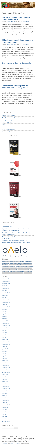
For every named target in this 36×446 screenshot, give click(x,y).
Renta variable (7, 273)
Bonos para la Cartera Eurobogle (16, 63)
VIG (25, 273)
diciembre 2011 (5, 400)
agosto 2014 (5, 374)
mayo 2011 (4, 414)
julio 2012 (4, 393)
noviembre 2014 (6, 367)
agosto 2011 (5, 407)
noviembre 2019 (6, 293)
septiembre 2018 (6, 307)
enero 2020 (4, 290)
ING (16, 269)
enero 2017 (4, 330)
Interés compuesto (21, 269)
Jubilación (12, 271)
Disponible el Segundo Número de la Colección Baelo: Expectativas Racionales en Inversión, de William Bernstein (16, 241)
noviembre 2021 (6, 281)
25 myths (4, 261)
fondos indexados (5, 269)
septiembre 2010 (6, 421)
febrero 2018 (5, 321)
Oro (26, 271)
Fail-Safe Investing (5, 268)
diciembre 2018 (5, 300)
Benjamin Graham (5, 263)
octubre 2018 (5, 304)
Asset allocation (16, 261)
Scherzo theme (15, 443)
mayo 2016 (4, 337)
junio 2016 (4, 335)
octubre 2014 (5, 370)
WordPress (5, 443)
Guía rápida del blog (7, 120)
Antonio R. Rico (11, 21)
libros (23, 271)
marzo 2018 (5, 318)
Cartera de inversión (13, 264)
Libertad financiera (18, 271)
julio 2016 (4, 332)
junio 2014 (4, 377)
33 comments (26, 44)
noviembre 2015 (6, 344)
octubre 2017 (5, 328)
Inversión (27, 269)
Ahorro (7, 261)
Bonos (3, 264)
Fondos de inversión (27, 268)
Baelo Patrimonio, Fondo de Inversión (11, 117)
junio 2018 (4, 311)
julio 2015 (4, 351)
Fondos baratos (20, 268)
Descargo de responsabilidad (8, 115)
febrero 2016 (5, 339)
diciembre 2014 (5, 365)
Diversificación (28, 264)
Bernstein (20, 263)
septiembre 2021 (6, 283)
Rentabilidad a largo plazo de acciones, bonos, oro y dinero (15, 87)
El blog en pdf (5, 127)
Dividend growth (5, 266)
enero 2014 (4, 384)
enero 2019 (4, 297)
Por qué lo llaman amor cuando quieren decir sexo (16, 18)
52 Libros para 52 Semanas (8, 124)
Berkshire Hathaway (14, 263)
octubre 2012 (5, 391)
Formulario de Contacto (7, 131)
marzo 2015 (5, 358)
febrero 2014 (5, 381)
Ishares (31, 269)
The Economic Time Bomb (15, 273)
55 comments (26, 65)
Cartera (6, 264)
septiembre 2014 (6, 372)
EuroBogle (31, 266)
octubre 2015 (5, 346)
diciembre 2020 (5, 288)
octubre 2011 (5, 402)
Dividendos (18, 266)
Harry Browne (12, 269)
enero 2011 (4, 419)
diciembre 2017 (5, 323)
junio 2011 (4, 412)
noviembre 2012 (6, 388)
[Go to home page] (18, 6)
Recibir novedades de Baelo (8, 129)
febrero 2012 (5, 395)
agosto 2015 (5, 349)
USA (22, 273)
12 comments (26, 90)
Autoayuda (22, 261)
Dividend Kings (12, 266)
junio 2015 (4, 353)
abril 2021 (4, 286)
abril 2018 (4, 316)
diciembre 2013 (5, 386)
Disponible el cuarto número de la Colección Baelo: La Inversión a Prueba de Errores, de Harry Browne (17, 229)
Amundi (11, 261)
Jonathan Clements (5, 271)
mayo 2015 (4, 356)
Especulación (23, 266)
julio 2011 (4, 409)
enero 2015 (4, 363)
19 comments (26, 21)
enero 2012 (4, 398)
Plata (28, 271)
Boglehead (25, 263)
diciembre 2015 (5, 342)
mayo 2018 (4, 314)
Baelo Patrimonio (28, 261)
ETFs (27, 266)
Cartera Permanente (21, 264)
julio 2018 (4, 309)
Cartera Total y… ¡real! (7, 122)
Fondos (15, 268)
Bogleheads (29, 263)
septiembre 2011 (6, 405)
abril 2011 (4, 416)
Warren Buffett (29, 273)
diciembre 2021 (5, 279)
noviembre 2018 (6, 302)
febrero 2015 (5, 360)
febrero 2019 (5, 295)
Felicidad (12, 268)
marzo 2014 (5, 379)
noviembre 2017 (6, 325)
